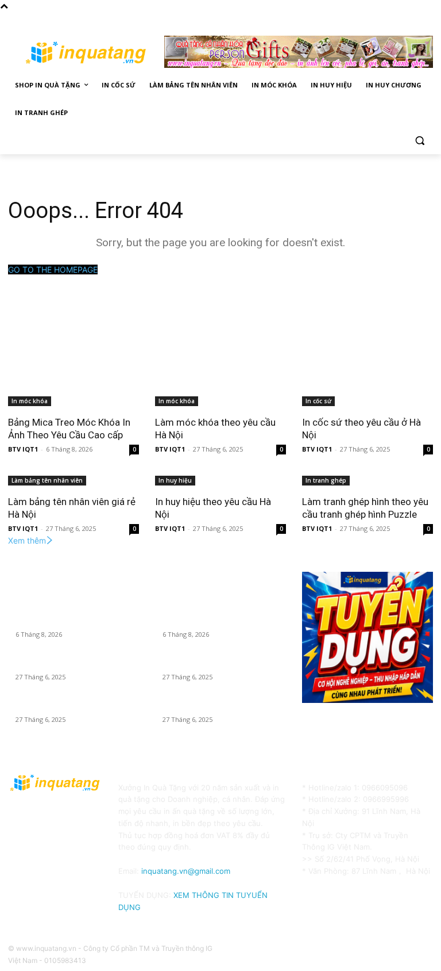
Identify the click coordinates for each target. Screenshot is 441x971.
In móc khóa (29, 401)
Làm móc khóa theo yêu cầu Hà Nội (72, 664)
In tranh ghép (325, 480)
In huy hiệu (175, 480)
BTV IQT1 (23, 449)
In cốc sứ (318, 401)
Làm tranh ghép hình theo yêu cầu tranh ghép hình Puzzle (365, 508)
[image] (367, 637)
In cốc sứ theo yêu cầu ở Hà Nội (66, 706)
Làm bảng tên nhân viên (47, 480)
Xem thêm (27, 540)
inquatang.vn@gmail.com (185, 871)
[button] (419, 140)
